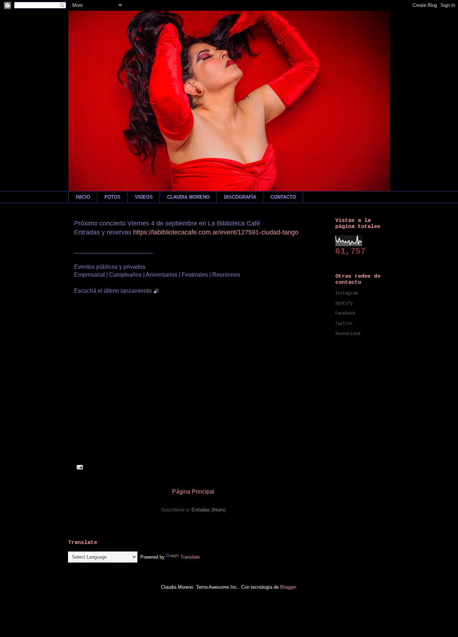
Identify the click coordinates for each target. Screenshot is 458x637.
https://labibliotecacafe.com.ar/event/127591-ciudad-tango (215, 232)
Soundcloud (347, 333)
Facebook (345, 313)
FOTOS (112, 197)
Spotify (344, 303)
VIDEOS (144, 197)
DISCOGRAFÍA (240, 197)
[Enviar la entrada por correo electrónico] (78, 467)
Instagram (346, 293)
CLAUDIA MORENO (188, 197)
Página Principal (193, 491)
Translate (190, 557)
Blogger (288, 587)
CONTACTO (283, 197)
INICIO (83, 197)
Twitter (344, 323)
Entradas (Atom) (208, 509)
